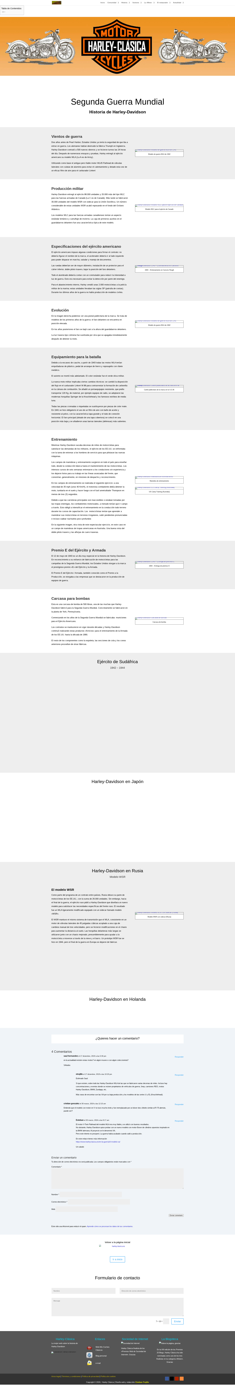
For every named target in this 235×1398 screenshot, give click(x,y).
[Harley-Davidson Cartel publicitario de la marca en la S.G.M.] (159, 385)
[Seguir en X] (172, 1379)
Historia (124, 3)
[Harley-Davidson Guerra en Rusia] (71, 965)
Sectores (135, 3)
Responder (179, 1057)
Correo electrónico (59, 1202)
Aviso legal (55, 1376)
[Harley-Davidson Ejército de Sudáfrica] (71, 689)
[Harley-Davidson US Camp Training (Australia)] (159, 487)
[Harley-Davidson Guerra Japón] (71, 804)
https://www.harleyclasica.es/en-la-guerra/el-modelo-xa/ (98, 1142)
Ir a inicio (117, 1259)
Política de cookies (108, 1376)
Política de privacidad (90, 1376)
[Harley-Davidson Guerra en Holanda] (67, 1010)
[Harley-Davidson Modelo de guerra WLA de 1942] (159, 150)
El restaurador (162, 3)
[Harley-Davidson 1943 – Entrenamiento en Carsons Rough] (159, 265)
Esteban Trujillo (142, 1382)
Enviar (177, 1321)
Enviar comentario (176, 1215)
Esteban (80, 1120)
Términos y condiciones (71, 1376)
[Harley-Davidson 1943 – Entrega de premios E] (159, 561)
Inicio (102, 3)
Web (53, 1209)
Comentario (56, 1167)
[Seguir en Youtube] (177, 1379)
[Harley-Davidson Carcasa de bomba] (159, 617)
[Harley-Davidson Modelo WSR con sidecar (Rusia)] (159, 912)
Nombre (55, 1194)
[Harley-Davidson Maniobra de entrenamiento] (159, 476)
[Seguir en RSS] (182, 1379)
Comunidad (111, 3)
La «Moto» (148, 3)
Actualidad (177, 3)
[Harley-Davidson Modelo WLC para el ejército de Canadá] (159, 205)
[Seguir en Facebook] (167, 1379)
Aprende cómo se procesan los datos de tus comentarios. (110, 1226)
